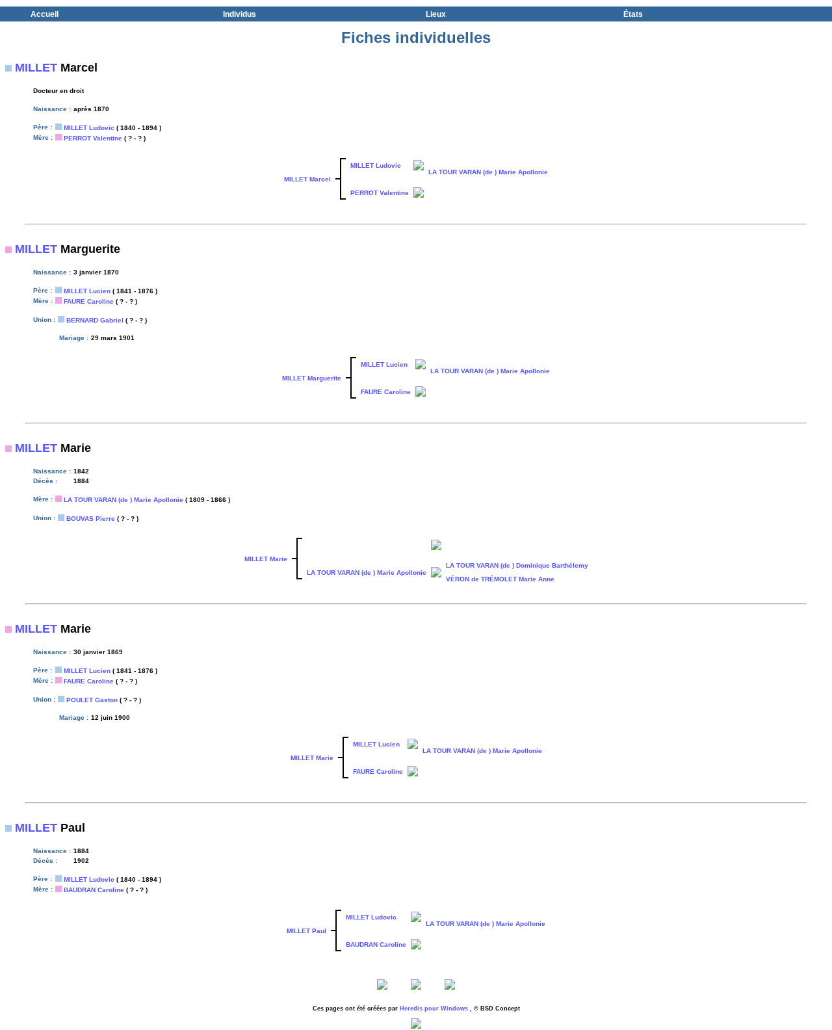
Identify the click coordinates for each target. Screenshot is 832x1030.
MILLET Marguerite (311, 378)
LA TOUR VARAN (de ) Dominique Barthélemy (517, 565)
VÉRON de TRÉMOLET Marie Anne (500, 579)
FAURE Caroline (89, 301)
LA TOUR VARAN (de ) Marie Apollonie (488, 172)
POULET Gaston (92, 700)
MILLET (36, 67)
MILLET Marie (265, 558)
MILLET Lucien (87, 291)
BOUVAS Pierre (90, 518)
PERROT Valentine (93, 138)
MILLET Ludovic (89, 127)
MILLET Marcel (307, 179)
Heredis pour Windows (434, 1008)
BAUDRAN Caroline (94, 889)
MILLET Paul (306, 930)
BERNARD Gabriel (95, 320)
